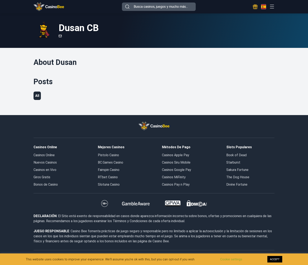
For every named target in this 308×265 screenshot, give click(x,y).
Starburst (233, 162)
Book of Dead (236, 155)
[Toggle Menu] (272, 7)
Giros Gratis (42, 177)
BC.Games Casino (110, 162)
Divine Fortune (236, 184)
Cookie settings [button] (231, 259)
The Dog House (237, 177)
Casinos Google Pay (176, 170)
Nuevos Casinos (45, 162)
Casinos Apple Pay (175, 155)
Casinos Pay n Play (176, 184)
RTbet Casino (108, 177)
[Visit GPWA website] (173, 203)
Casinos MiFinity (174, 177)
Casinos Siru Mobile (176, 162)
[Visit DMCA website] (197, 203)
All (37, 96)
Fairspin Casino (108, 170)
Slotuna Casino (109, 184)
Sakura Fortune (237, 170)
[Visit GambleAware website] (136, 203)
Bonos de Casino (46, 184)
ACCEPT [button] (275, 259)
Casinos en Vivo (45, 170)
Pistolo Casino (108, 155)
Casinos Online (44, 155)
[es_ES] (263, 6)
